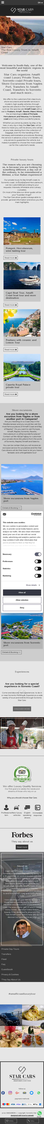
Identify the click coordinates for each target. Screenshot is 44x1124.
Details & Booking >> (11, 508)
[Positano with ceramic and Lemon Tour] (22, 323)
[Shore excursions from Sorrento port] (22, 623)
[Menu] (2, 2)
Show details (31, 585)
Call (32, 1121)
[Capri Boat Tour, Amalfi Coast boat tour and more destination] (22, 275)
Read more (10, 258)
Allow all (22, 592)
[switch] (38, 561)
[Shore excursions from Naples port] (22, 479)
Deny (22, 608)
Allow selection (22, 600)
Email (11, 1121)
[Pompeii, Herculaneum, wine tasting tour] (22, 231)
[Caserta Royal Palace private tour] (22, 367)
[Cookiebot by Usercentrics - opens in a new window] (31, 514)
